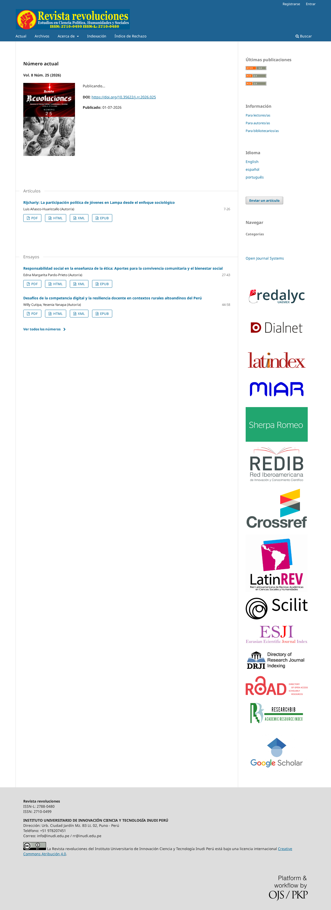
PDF (34, 218)
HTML (57, 218)
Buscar (305, 36)
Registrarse (291, 4)
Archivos (42, 36)
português (255, 177)
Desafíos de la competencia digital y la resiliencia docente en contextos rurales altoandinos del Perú (112, 297)
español (252, 169)
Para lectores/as (258, 115)
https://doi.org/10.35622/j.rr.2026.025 (124, 97)
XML (81, 218)
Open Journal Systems (265, 258)
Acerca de (67, 36)
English (252, 161)
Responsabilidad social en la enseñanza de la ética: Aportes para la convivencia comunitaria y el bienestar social (123, 268)
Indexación (96, 36)
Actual (21, 36)
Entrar (310, 4)
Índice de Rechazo (130, 36)
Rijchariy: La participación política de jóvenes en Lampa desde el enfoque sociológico (99, 202)
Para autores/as (258, 123)
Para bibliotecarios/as (262, 130)
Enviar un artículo (264, 200)
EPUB (104, 218)
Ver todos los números (42, 329)
